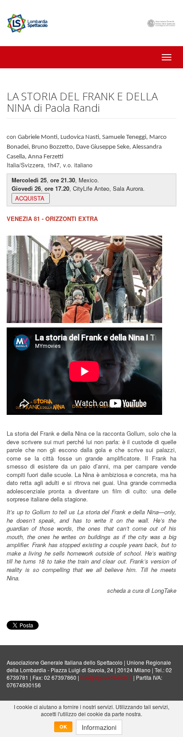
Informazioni (99, 727)
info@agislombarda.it (106, 677)
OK (63, 726)
